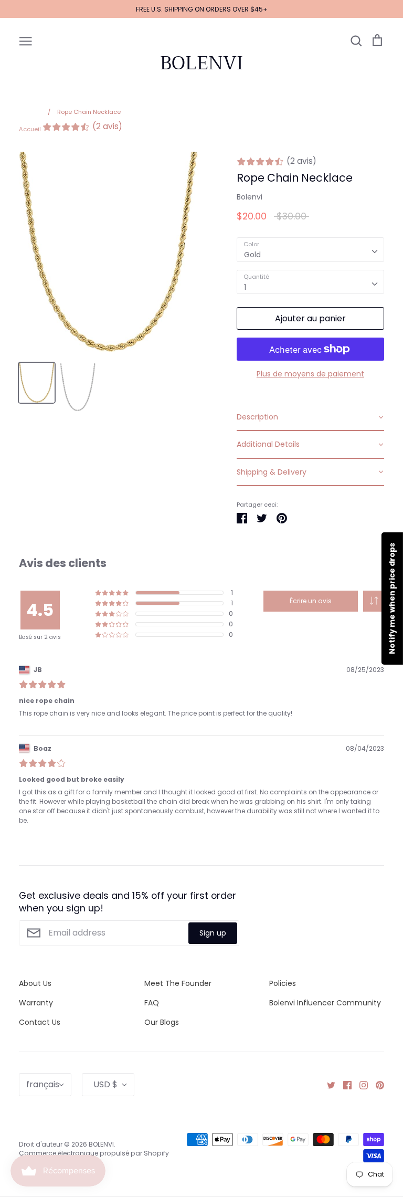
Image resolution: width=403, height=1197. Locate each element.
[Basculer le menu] (26, 40)
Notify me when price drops (392, 598)
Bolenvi (249, 197)
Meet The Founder (177, 983)
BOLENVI (201, 63)
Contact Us (39, 1022)
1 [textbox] (245, 287)
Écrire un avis (311, 600)
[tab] (310, 417)
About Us (35, 983)
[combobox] (310, 249)
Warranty (36, 1003)
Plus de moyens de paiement (310, 374)
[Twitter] (327, 1084)
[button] (373, 601)
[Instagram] (360, 1084)
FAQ (151, 1003)
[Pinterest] (376, 1084)
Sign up (212, 933)
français (42, 1084)
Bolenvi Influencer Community (325, 1003)
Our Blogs (161, 1022)
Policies (282, 983)
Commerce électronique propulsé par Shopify (94, 1153)
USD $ (105, 1084)
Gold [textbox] (252, 254)
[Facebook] (343, 1084)
